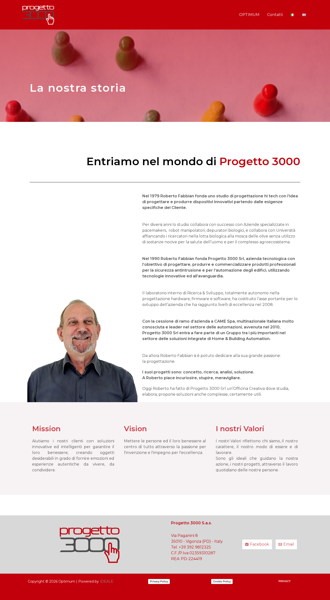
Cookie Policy (222, 581)
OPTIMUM (249, 14)
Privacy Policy (159, 581)
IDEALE (106, 581)
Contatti (275, 14)
